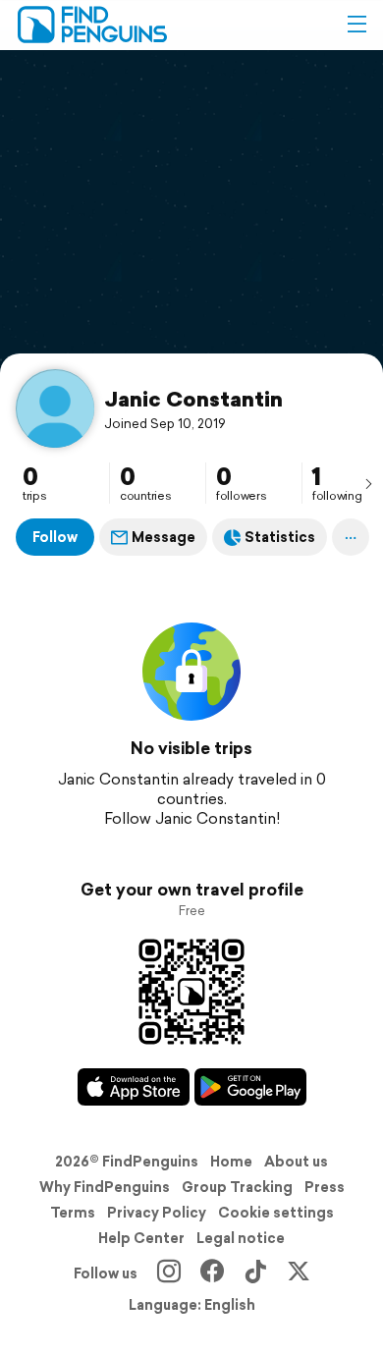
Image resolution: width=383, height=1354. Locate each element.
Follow (55, 537)
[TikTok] (255, 1273)
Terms (72, 1212)
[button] (356, 24)
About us (296, 1161)
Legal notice (240, 1238)
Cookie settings (276, 1212)
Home (231, 1161)
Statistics (280, 537)
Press (324, 1187)
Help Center (141, 1238)
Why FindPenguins (104, 1187)
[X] (298, 1273)
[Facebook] (212, 1273)
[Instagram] (169, 1273)
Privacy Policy (156, 1212)
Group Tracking (237, 1187)
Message (163, 537)
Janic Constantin (193, 398)
